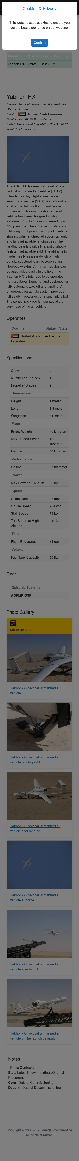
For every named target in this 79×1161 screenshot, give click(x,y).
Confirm (40, 42)
